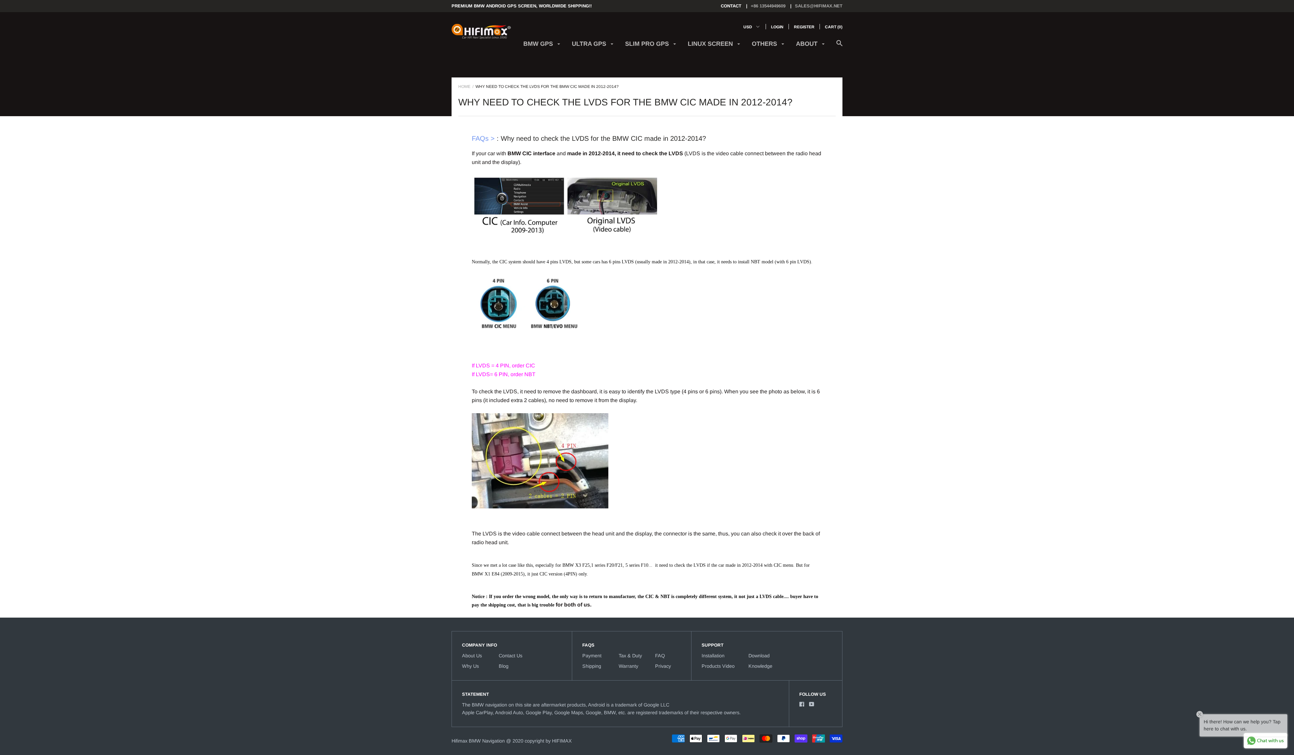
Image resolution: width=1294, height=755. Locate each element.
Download (759, 655)
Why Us (470, 666)
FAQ (660, 655)
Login (777, 27)
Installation (713, 655)
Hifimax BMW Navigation (478, 741)
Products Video (718, 666)
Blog (504, 666)
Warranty (628, 666)
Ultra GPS (590, 43)
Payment (592, 655)
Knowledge (760, 666)
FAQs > (483, 138)
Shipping (591, 666)
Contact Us (510, 655)
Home (464, 86)
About (807, 43)
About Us (472, 655)
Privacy (663, 666)
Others (765, 43)
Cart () (833, 27)
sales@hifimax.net (818, 5)
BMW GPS (539, 43)
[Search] (839, 47)
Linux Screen (711, 43)
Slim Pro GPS (648, 43)
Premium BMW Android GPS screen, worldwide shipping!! (522, 5)
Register (804, 27)
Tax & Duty (630, 655)
